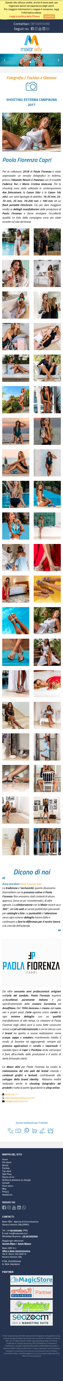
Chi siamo (6, 1162)
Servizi (5, 1165)
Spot (55, 1345)
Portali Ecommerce (10, 1335)
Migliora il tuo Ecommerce (37, 1353)
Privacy (5, 1191)
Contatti (5, 1182)
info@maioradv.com (18, 1233)
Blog (4, 1188)
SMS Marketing (46, 1345)
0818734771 (11, 1094)
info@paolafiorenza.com (16, 1101)
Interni (56, 1338)
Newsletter (34, 1345)
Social (56, 1348)
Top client (6, 1171)
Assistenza (7, 1194)
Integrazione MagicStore (46, 1335)
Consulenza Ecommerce (34, 1351)
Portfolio (6, 1168)
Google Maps (9, 1243)
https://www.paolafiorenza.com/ (20, 1098)
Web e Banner (17, 1348)
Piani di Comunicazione (31, 1356)
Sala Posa (7, 1174)
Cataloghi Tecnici (46, 1348)
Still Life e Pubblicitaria (15, 1340)
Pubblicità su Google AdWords (17, 1345)
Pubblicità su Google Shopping (18, 1343)
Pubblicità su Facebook (46, 1343)
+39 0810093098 (30, 1236)
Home (5, 1159)
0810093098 (40, 23)
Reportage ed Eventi (48, 1340)
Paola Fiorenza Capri (26, 159)
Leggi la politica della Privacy (24, 16)
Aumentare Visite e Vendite (14, 1353)
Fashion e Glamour (41, 78)
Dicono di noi (8, 1176)
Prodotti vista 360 (32, 1340)
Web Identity (53, 1353)
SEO (34, 1343)
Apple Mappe (24, 1243)
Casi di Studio (50, 1351)
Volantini (6, 1348)
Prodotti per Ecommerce (26, 1338)
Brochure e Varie (31, 1348)
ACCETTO (49, 16)
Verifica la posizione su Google (16, 1179)
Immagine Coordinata (14, 1351)
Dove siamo (7, 1185)
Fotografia (15, 78)
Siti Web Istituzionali (27, 1335)
